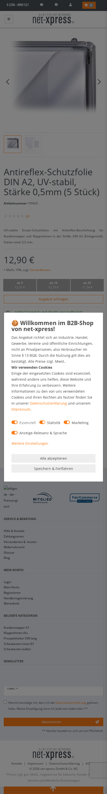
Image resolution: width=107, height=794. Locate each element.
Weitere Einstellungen (29, 443)
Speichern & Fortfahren (53, 468)
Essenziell (27, 422)
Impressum (20, 409)
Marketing (80, 422)
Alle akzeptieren (53, 458)
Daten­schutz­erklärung (48, 403)
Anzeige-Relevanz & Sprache (43, 433)
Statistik (53, 422)
